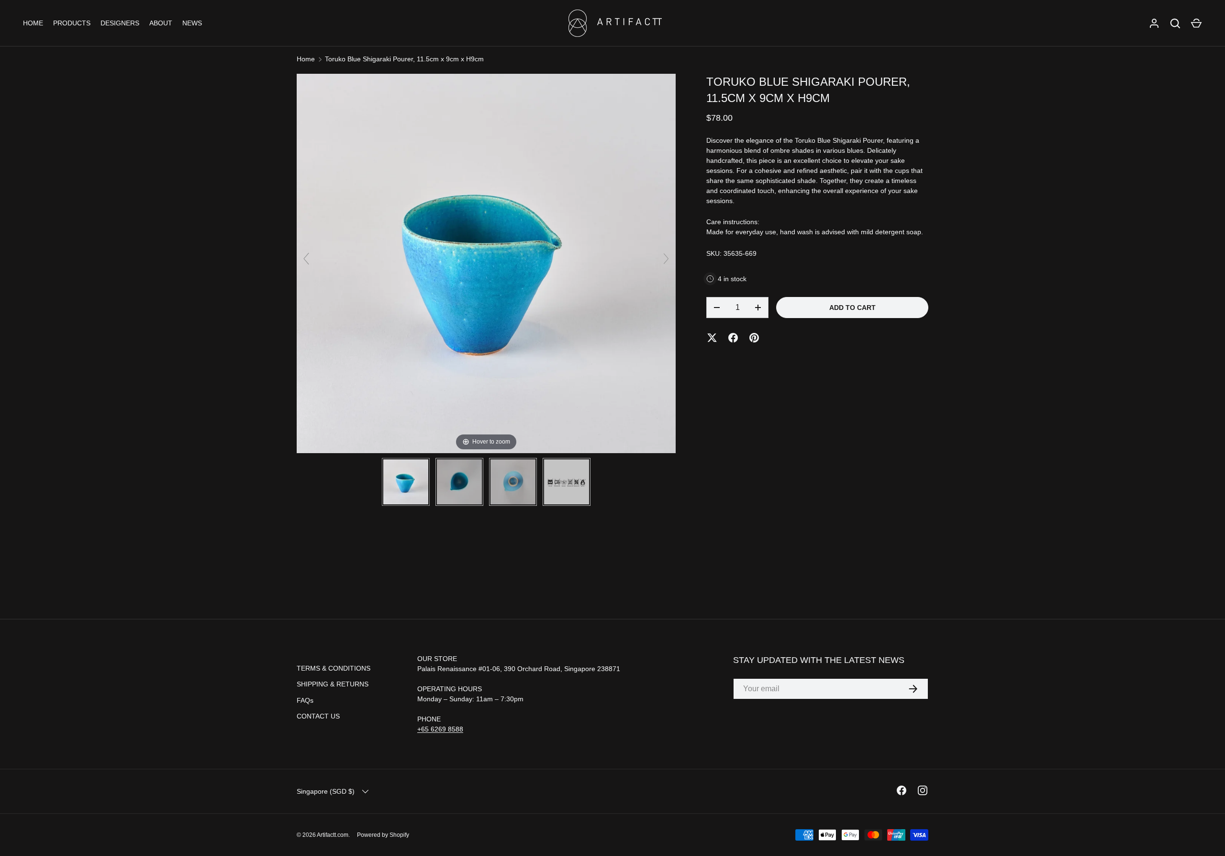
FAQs (305, 700)
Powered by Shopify (383, 835)
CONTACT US (318, 716)
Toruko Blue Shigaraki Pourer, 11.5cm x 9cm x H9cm (404, 59)
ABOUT (160, 23)
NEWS (192, 23)
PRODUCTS (71, 23)
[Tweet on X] (712, 337)
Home (306, 59)
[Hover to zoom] (486, 263)
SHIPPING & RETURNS (332, 684)
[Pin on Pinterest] (754, 337)
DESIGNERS (119, 23)
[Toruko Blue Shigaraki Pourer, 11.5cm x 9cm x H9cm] (406, 482)
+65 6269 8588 (440, 729)
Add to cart (852, 307)
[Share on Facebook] (733, 337)
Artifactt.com (332, 835)
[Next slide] (666, 258)
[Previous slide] (306, 258)
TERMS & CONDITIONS (333, 668)
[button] (1196, 23)
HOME (33, 23)
